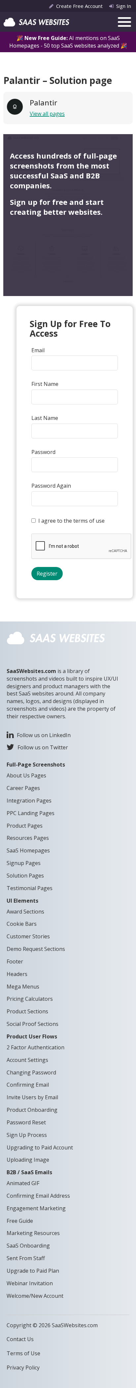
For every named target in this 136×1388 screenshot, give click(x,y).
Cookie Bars (22, 923)
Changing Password (31, 1072)
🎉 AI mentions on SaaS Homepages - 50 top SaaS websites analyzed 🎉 (68, 41)
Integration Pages (29, 800)
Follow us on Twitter (42, 747)
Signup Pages (24, 863)
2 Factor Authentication (35, 1047)
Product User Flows (32, 1036)
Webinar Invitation (30, 1283)
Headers (17, 974)
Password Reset (26, 1122)
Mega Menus (23, 986)
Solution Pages (25, 875)
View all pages (47, 113)
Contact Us (20, 1339)
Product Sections (27, 1011)
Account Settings (27, 1060)
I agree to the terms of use (71, 520)
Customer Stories (28, 936)
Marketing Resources (33, 1233)
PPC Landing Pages (30, 813)
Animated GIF (23, 1183)
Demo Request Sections (36, 949)
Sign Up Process (27, 1135)
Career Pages (23, 788)
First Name (44, 384)
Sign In (123, 6)
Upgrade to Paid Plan (33, 1270)
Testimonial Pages (29, 888)
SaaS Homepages (28, 850)
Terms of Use (23, 1353)
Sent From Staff (26, 1258)
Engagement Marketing (36, 1208)
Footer (15, 961)
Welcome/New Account (35, 1295)
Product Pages (25, 825)
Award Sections (25, 911)
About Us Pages (26, 775)
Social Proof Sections (32, 1024)
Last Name (44, 418)
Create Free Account (79, 6)
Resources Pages (28, 838)
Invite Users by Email (32, 1097)
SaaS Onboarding (28, 1245)
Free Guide (20, 1220)
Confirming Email (28, 1084)
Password (43, 452)
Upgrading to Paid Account (40, 1147)
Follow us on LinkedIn (44, 735)
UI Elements (22, 900)
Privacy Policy (23, 1367)
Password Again (51, 485)
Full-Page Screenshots (36, 764)
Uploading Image (28, 1159)
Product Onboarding (32, 1109)
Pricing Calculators (30, 998)
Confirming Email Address (38, 1195)
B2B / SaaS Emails (29, 1172)
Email (38, 350)
